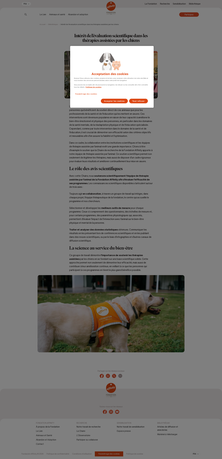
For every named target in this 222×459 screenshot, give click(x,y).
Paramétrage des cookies (86, 94)
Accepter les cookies (114, 101)
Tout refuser (138, 101)
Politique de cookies (93, 87)
